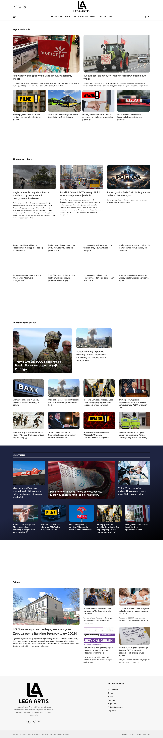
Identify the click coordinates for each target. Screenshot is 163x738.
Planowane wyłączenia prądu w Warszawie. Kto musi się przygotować (27, 278)
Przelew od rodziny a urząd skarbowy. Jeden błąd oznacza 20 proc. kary (99, 278)
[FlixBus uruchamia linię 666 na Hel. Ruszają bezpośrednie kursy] (64, 101)
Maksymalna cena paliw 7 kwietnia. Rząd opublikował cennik (136, 527)
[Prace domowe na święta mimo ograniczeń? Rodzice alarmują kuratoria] (99, 597)
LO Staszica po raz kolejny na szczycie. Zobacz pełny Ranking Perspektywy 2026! (45, 631)
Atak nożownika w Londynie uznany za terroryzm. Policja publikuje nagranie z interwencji (133, 435)
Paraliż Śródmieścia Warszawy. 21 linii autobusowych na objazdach (80, 194)
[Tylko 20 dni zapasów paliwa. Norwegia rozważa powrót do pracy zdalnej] (134, 473)
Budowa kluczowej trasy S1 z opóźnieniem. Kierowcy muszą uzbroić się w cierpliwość (24, 528)
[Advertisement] (79, 138)
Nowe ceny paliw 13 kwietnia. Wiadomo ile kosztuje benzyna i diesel (80, 527)
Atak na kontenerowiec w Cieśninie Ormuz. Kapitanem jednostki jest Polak (63, 402)
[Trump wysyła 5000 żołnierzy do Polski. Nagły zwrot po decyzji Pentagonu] (42, 350)
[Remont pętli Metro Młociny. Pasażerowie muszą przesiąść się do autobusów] (28, 233)
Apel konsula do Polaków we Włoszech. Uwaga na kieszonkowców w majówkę (96, 435)
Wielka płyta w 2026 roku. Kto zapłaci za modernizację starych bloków (27, 117)
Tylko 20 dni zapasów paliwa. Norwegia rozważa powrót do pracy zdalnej (132, 491)
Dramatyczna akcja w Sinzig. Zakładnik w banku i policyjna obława (26, 402)
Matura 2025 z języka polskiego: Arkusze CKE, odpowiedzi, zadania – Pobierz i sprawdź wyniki (133, 652)
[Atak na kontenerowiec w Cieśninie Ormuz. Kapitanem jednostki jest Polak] (64, 388)
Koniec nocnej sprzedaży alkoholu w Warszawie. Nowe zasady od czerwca (134, 247)
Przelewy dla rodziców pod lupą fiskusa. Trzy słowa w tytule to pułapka (97, 247)
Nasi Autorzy (112, 700)
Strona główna (113, 689)
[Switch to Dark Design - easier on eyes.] (145, 17)
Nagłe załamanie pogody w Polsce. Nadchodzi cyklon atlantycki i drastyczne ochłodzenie (31, 195)
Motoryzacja (105, 17)
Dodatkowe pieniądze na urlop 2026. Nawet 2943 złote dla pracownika (62, 247)
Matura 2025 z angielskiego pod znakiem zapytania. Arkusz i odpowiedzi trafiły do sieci (98, 650)
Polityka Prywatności (115, 707)
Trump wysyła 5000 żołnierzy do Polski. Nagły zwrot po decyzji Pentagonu (38, 365)
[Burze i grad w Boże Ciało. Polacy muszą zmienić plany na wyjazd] (128, 177)
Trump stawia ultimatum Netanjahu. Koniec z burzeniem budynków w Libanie (62, 435)
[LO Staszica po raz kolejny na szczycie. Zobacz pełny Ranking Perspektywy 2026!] (46, 606)
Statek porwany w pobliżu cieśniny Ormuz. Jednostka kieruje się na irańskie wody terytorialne (91, 356)
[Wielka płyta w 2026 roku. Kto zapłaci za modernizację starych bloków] (29, 101)
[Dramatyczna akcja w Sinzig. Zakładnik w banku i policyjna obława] (28, 388)
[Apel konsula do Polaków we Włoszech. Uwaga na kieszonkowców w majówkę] (99, 420)
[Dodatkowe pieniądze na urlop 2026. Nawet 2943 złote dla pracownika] (64, 233)
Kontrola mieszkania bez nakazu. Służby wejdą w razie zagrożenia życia (134, 278)
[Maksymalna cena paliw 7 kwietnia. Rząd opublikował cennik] (137, 513)
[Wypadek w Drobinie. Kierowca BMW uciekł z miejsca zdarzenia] (53, 513)
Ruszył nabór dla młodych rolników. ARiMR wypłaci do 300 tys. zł (114, 77)
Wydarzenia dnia (21, 29)
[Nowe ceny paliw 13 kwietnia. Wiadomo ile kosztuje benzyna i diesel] (81, 513)
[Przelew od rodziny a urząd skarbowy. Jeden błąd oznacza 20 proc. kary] (99, 263)
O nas (132, 734)
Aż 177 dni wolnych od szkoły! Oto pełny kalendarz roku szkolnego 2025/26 (134, 611)
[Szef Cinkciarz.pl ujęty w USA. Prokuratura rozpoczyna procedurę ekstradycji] (64, 263)
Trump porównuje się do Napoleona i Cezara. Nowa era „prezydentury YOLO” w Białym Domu (133, 404)
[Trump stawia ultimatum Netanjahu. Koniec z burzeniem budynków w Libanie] (64, 420)
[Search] (149, 16)
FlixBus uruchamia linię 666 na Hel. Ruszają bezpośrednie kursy (63, 116)
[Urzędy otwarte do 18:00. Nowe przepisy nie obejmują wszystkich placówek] (99, 101)
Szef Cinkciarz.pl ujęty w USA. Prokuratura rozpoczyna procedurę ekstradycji (61, 278)
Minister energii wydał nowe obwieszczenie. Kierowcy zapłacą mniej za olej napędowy (76, 493)
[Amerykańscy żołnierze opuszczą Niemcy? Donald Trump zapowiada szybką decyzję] (28, 420)
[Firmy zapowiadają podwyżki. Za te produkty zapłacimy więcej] (46, 54)
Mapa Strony (112, 704)
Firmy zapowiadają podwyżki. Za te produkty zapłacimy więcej (42, 77)
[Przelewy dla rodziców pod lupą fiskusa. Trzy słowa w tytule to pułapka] (99, 233)
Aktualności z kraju (60, 17)
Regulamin (112, 711)
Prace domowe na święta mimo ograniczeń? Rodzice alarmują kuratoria (97, 611)
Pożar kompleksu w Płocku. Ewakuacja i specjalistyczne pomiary (129, 117)
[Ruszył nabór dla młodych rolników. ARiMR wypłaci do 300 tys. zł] (116, 54)
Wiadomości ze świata (84, 17)
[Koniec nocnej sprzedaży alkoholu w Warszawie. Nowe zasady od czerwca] (134, 233)
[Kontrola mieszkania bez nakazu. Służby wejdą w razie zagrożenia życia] (134, 263)
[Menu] (14, 16)
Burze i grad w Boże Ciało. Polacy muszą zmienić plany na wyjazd (128, 194)
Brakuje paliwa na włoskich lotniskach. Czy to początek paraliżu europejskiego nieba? (108, 528)
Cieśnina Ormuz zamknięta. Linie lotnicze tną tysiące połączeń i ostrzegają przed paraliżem (98, 402)
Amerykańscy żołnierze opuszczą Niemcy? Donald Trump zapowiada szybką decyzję (28, 435)
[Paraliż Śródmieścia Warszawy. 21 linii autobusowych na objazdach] (81, 177)
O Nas (110, 693)
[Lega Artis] (81, 6)
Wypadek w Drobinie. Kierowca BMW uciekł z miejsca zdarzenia (51, 527)
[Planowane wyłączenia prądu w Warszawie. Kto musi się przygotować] (28, 263)
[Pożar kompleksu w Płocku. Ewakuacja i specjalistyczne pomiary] (133, 101)
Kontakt (111, 696)
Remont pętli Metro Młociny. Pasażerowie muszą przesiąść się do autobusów (28, 247)
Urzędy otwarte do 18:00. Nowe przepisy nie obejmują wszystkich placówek (97, 117)
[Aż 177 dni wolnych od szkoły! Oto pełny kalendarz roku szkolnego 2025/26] (134, 597)
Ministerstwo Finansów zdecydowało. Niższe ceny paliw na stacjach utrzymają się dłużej (27, 493)
